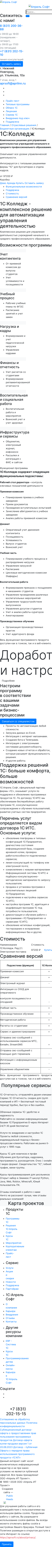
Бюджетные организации (14, 128)
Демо (3, 183)
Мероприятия (13, 1242)
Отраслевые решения (23, 125)
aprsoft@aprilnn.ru (13, 83)
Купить (20, 183)
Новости (11, 1281)
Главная (4, 125)
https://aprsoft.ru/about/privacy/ (17, 1537)
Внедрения (12, 1314)
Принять (7, 1544)
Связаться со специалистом (18, 721)
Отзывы (10, 1318)
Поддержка (12, 190)
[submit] (27, 16)
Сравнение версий (16, 197)
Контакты (11, 1321)
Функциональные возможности (24, 186)
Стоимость (12, 193)
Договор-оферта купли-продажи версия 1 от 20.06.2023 (16, 1444)
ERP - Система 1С (11, 1344)
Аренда (11, 183)
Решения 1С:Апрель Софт (11, 1229)
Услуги (9, 1267)
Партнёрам (12, 1288)
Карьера (10, 1311)
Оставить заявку (11, 63)
